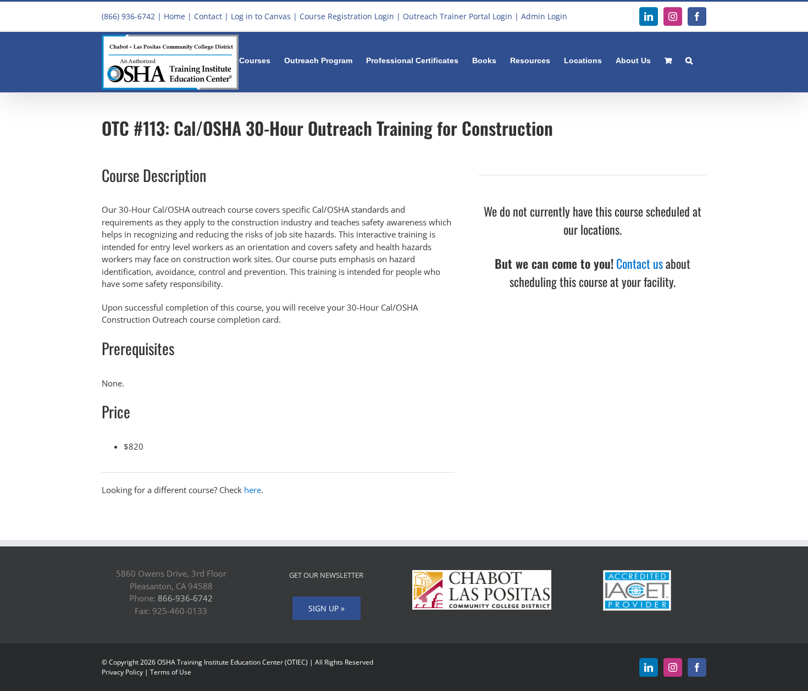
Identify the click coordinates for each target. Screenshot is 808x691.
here (252, 489)
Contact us (639, 263)
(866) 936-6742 (128, 16)
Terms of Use (170, 672)
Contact (208, 16)
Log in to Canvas (261, 16)
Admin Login (544, 16)
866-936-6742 (185, 598)
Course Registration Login (347, 16)
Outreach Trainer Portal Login (457, 16)
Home (174, 16)
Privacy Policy (122, 672)
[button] (689, 59)
